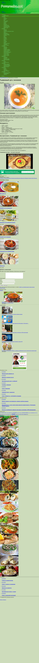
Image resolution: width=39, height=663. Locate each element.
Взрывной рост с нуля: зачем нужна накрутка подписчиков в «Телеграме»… (15, 323)
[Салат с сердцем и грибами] (9, 490)
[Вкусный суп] (9, 191)
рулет (11, 414)
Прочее (3, 71)
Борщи (5, 19)
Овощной (5, 47)
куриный (23, 412)
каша (12, 412)
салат (13, 414)
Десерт (3, 60)
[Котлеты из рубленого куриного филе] (9, 511)
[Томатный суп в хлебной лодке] (9, 249)
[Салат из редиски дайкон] (9, 479)
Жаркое (5, 37)
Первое (3, 16)
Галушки (5, 41)
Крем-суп (5, 18)
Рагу (4, 36)
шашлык (25, 414)
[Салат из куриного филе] (9, 436)
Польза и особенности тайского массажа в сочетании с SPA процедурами (15, 332)
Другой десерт (6, 62)
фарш (20, 414)
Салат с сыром (6, 54)
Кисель (5, 68)
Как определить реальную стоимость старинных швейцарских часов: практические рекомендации (19, 350)
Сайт (1, 283)
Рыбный (5, 48)
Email (1, 281)
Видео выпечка (6, 58)
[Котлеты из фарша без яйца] (9, 522)
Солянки (5, 21)
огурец (1, 414)
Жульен (5, 40)
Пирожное (5, 57)
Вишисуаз (2, 265)
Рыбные (5, 30)
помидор (8, 414)
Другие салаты (6, 55)
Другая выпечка (6, 59)
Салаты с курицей (7, 50)
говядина (2, 412)
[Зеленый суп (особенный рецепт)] (9, 220)
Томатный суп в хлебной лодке (7, 251)
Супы (5, 17)
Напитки (4, 67)
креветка (20, 412)
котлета (15, 412)
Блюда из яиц (6, 33)
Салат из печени (7, 52)
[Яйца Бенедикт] (9, 565)
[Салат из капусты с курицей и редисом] (9, 576)
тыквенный (2, 175)
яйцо (27, 414)
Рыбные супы (6, 25)
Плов (5, 32)
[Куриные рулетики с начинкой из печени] (9, 501)
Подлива (5, 44)
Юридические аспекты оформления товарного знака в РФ (12, 341)
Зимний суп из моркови (5, 236)
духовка (7, 412)
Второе (3, 28)
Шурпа (5, 23)
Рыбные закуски (7, 64)
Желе (5, 61)
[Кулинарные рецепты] (11, 9)
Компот (5, 69)
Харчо (5, 22)
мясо (35, 412)
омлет (3, 414)
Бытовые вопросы (7, 72)
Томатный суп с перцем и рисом (7, 302)
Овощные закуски (7, 65)
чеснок (5, 175)
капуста (10, 412)
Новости (5, 74)
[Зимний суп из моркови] (9, 235)
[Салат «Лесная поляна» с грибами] (9, 554)
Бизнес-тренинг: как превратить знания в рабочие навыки (12, 314)
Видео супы (6, 27)
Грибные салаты (7, 49)
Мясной (5, 46)
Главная (1, 77)
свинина (17, 414)
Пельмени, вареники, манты (9, 31)
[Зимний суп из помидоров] (9, 206)
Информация (6, 15)
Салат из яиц (6, 53)
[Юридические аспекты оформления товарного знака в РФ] (7, 340)
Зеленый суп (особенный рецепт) (7, 222)
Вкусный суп (3, 193)
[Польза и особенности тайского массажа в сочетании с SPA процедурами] (7, 331)
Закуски (3, 63)
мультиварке (32, 412)
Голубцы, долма (6, 34)
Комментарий (2, 278)
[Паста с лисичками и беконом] (9, 447)
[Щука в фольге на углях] (9, 533)
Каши (5, 39)
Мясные (5, 29)
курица (26, 412)
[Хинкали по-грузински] (9, 458)
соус (19, 414)
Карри (5, 42)
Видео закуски (6, 66)
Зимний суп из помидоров (6, 208)
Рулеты (5, 38)
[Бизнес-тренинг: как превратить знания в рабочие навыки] (7, 313)
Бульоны (5, 24)
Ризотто (5, 35)
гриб (5, 412)
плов (6, 414)
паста (5, 414)
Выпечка (4, 56)
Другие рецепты (7, 43)
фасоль (23, 414)
